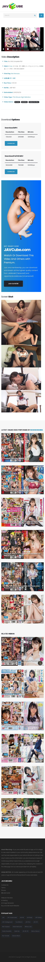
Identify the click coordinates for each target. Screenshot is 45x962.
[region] (22, 39)
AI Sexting (4, 900)
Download (11, 143)
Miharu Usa (28, 926)
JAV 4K (22, 917)
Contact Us (4, 885)
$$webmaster (5, 893)
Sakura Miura (16, 936)
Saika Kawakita (6, 931)
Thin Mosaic (17, 97)
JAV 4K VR (25, 931)
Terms (3, 888)
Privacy (3, 890)
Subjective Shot (33, 102)
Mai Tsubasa (6, 926)
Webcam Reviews (7, 898)
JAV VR (36, 922)
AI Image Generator (7, 903)
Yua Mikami (19, 922)
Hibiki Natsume (17, 926)
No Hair (17, 102)
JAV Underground (7, 922)
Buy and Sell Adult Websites (10, 906)
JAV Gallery (38, 917)
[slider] (20, 49)
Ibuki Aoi (17, 931)
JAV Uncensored (12, 917)
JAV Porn (28, 922)
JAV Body (29, 917)
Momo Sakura (35, 931)
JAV (3, 917)
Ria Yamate (5, 936)
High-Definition (26, 97)
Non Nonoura (15, 73)
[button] (37, 49)
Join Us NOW (13, 283)
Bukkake (24, 102)
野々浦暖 (13, 78)
